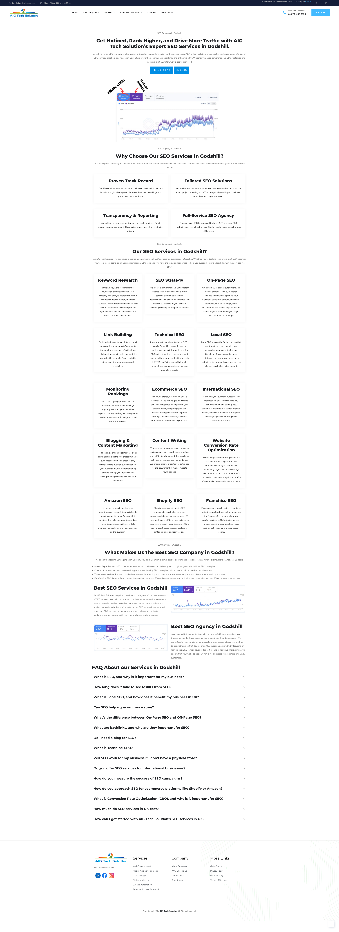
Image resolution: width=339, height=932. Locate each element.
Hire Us (308, 2)
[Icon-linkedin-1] (321, 3)
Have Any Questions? (297, 10)
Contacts (152, 12)
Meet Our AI (167, 12)
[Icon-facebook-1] (316, 3)
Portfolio (321, 12)
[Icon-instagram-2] (326, 3)
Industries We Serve (130, 12)
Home (75, 12)
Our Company (90, 12)
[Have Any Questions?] (284, 12)
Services (108, 12)
